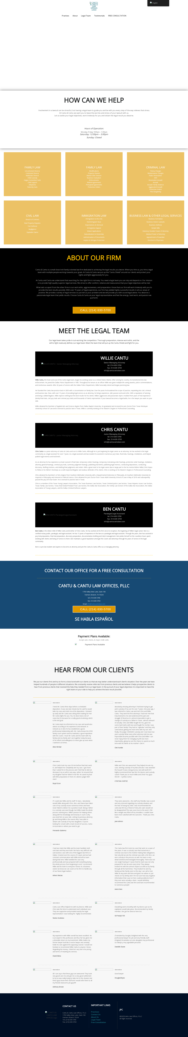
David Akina (57, 956)
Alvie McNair (57, 747)
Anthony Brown (58, 987)
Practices (65, 16)
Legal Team (86, 16)
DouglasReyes (120, 978)
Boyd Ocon (57, 783)
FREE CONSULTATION (117, 16)
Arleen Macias (58, 875)
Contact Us (95, 1015)
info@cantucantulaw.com (96, 604)
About (75, 16)
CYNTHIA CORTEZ (121, 781)
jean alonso (119, 821)
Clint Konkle (119, 748)
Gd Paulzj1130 (120, 916)
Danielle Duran (120, 947)
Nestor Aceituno (58, 918)
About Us (95, 1017)
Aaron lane (118, 889)
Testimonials (99, 16)
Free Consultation (98, 1022)
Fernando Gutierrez (59, 830)
